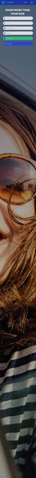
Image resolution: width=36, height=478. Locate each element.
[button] (1, 476)
